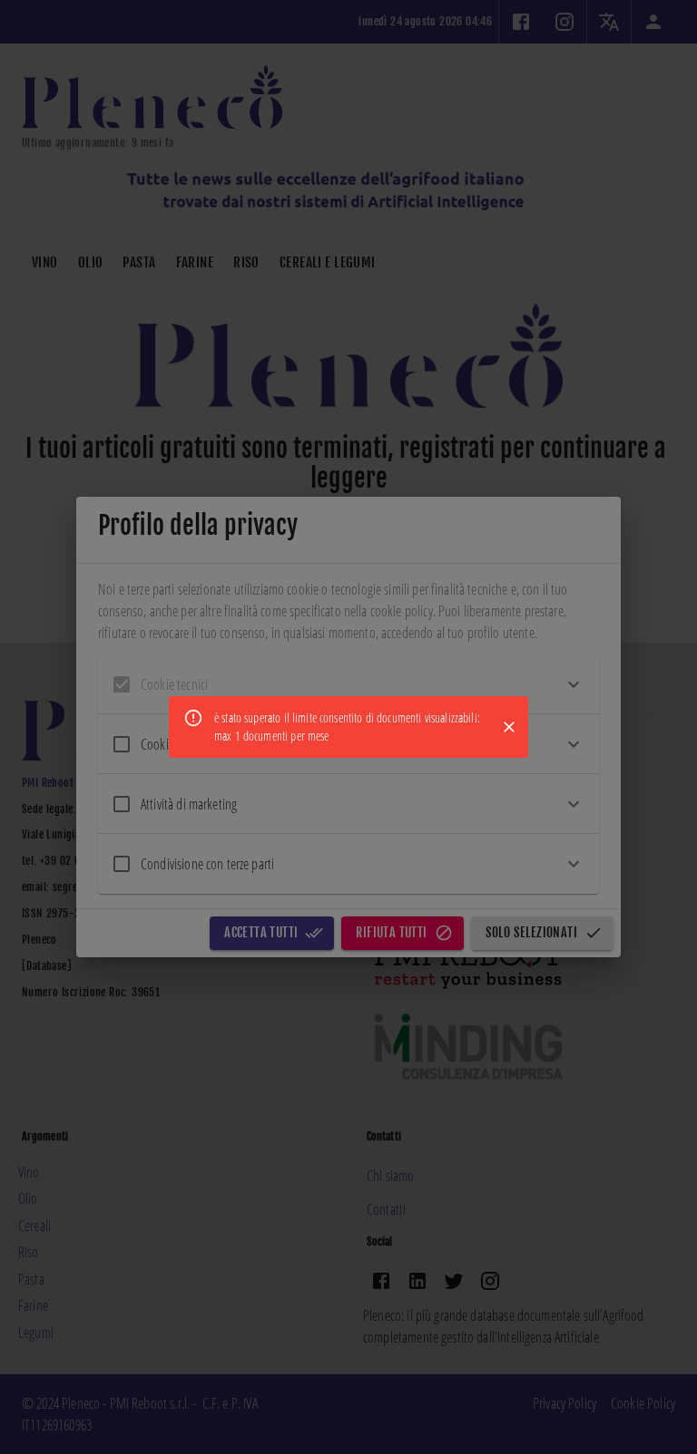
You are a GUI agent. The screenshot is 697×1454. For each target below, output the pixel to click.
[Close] (509, 727)
